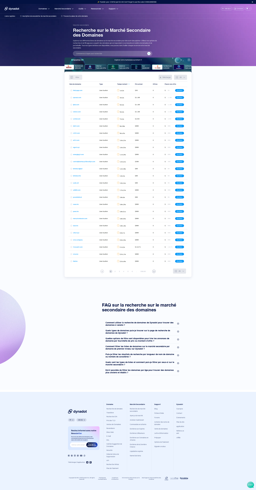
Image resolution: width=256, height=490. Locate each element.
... (136, 271)
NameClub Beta (135, 456)
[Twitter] (78, 455)
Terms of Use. (32, 482)
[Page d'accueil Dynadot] (11, 8)
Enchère (179, 90)
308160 (143, 271)
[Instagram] (72, 455)
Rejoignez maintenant (92, 445)
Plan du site (180, 422)
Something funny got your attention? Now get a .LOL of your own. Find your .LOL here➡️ (127, 2)
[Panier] (248, 8)
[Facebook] (69, 455)
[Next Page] (154, 271)
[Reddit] (84, 455)
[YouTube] (81, 455)
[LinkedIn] (75, 455)
